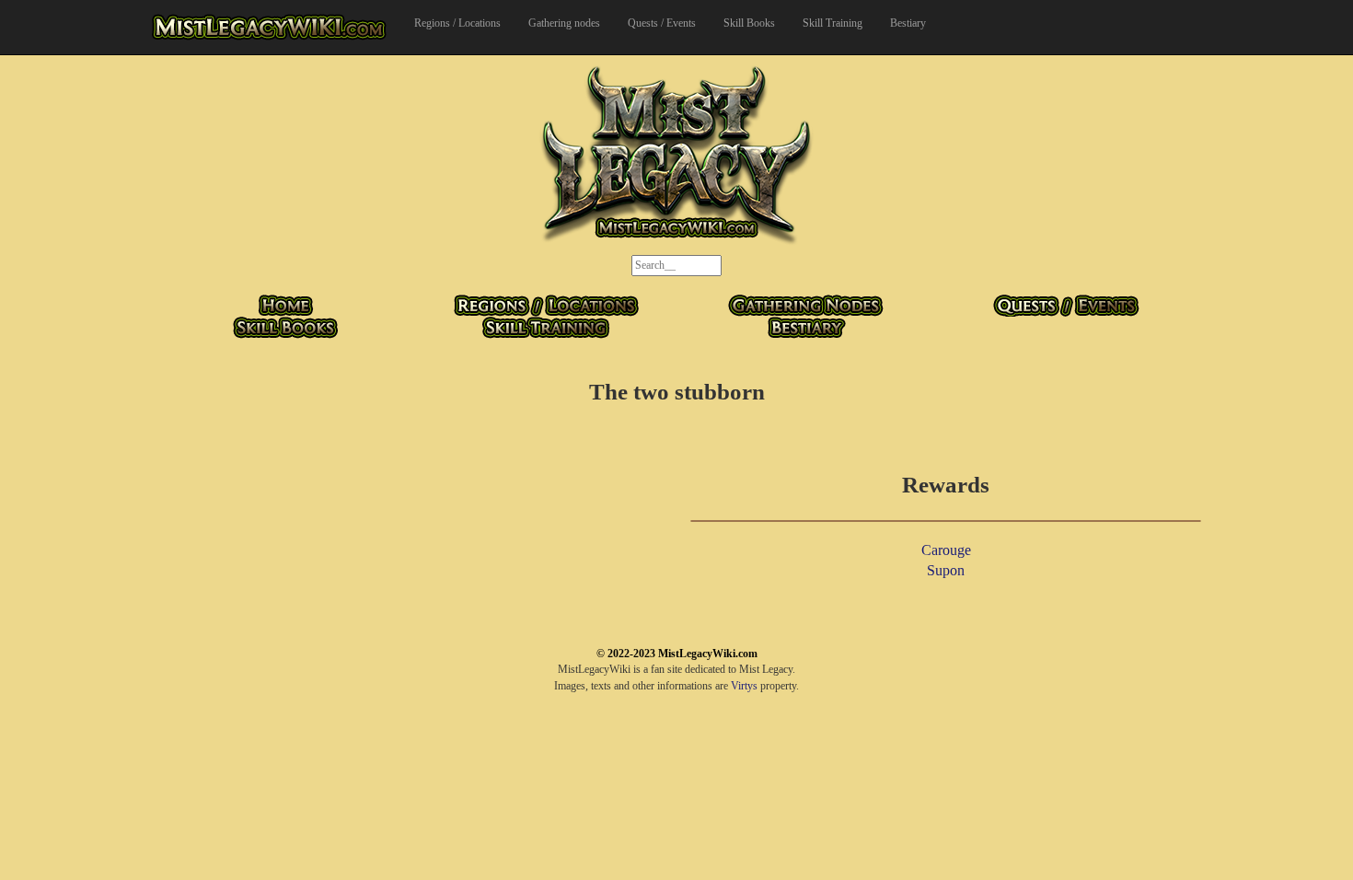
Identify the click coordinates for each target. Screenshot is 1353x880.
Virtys (744, 685)
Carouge (946, 550)
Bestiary (908, 23)
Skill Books (749, 23)
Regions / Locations (457, 23)
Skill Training (832, 23)
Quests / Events (662, 23)
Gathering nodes (564, 23)
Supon (946, 570)
